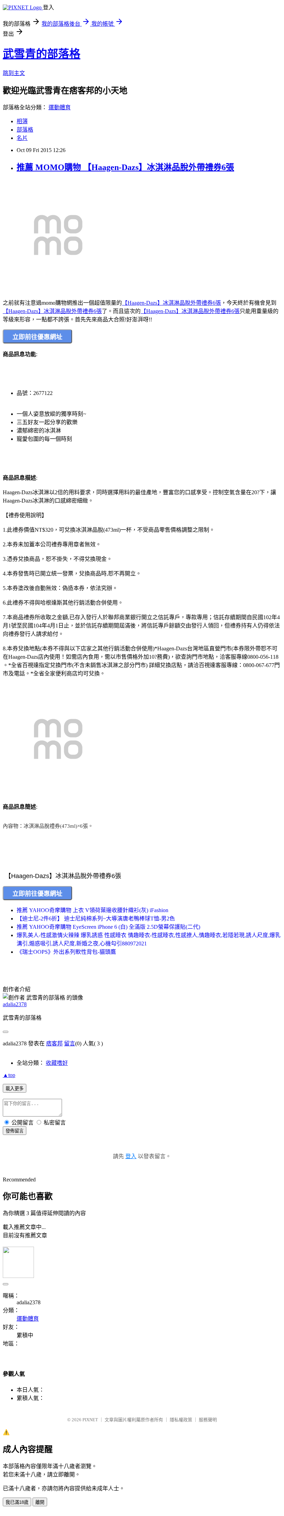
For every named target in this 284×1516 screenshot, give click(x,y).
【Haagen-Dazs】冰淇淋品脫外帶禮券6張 (171, 303)
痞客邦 (54, 1043)
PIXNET (90, 1419)
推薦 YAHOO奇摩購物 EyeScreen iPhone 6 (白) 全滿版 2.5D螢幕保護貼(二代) (108, 927)
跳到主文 (14, 73)
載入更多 (15, 1088)
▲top (9, 1075)
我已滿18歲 (17, 1502)
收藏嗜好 (57, 1063)
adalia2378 (15, 1004)
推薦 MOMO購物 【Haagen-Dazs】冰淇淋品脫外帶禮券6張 (125, 167)
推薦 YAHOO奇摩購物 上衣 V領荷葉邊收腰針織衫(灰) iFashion (92, 910)
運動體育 (59, 107)
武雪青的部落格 (41, 54)
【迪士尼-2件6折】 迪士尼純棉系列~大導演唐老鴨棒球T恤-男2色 (96, 918)
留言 (69, 1043)
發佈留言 (15, 1131)
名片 (22, 138)
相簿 (22, 121)
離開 (39, 1502)
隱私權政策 (181, 1419)
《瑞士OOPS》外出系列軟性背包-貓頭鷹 (66, 952)
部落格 (25, 130)
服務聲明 (208, 1419)
